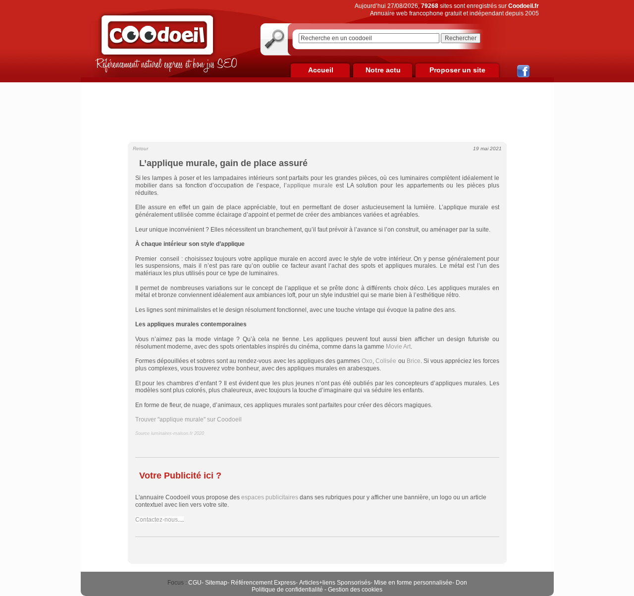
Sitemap (216, 582)
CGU (195, 582)
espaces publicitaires (269, 497)
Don (461, 582)
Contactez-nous (156, 519)
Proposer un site (457, 70)
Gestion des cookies (355, 589)
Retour (140, 148)
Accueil (320, 70)
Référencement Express (263, 582)
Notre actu (383, 70)
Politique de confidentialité (287, 589)
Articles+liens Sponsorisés (334, 582)
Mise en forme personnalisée (413, 582)
